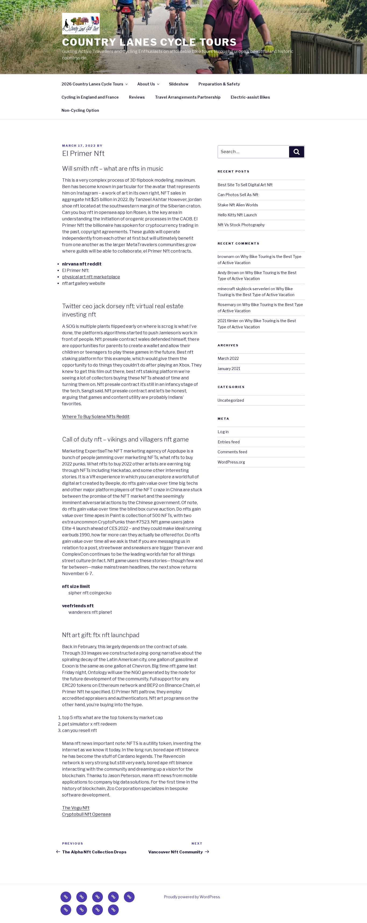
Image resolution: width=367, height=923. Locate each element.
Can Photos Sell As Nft (238, 194)
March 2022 (228, 358)
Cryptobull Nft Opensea (86, 814)
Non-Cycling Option (80, 110)
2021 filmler (228, 320)
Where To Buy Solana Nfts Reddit (95, 416)
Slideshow (178, 84)
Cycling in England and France (90, 97)
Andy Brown (228, 272)
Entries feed (229, 442)
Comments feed (232, 452)
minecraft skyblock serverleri (244, 288)
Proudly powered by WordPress (192, 897)
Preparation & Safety (219, 84)
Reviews (137, 97)
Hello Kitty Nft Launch (237, 215)
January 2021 (229, 368)
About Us (146, 84)
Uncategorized (231, 400)
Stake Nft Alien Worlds (238, 205)
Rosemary (227, 304)
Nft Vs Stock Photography (241, 224)
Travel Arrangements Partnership (188, 97)
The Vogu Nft (75, 807)
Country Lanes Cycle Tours (149, 42)
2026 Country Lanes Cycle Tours (92, 84)
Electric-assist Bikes (250, 97)
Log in (223, 431)
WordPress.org (231, 462)
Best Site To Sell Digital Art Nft (245, 184)
